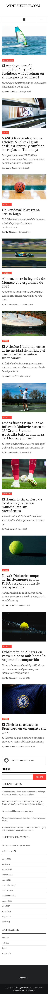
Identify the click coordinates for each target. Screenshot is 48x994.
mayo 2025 (6, 916)
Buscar (6, 769)
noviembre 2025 (8, 885)
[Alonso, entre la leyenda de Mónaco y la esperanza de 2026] (24, 253)
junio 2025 (6, 911)
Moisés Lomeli (10, 376)
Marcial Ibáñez (11, 92)
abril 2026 (6, 864)
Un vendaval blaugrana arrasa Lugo (21, 212)
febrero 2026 (7, 875)
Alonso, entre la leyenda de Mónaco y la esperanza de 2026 (23, 282)
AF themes (30, 990)
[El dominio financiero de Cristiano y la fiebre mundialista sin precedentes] (24, 473)
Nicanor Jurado (11, 304)
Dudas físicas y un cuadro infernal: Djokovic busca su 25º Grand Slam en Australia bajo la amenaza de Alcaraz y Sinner (24, 430)
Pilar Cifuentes (11, 232)
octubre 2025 (7, 890)
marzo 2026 (7, 869)
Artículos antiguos (23, 760)
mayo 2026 (6, 859)
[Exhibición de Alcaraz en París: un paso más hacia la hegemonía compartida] (24, 626)
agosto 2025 (7, 901)
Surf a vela (8, 60)
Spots (5, 132)
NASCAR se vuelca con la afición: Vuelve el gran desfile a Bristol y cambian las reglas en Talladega (23, 144)
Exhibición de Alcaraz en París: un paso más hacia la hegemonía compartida (23, 656)
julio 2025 (6, 906)
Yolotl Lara (9, 529)
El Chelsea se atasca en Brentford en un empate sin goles (24, 728)
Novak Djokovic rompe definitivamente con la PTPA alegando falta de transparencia (21, 581)
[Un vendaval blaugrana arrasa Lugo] (24, 186)
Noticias (6, 204)
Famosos (7, 494)
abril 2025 (6, 922)
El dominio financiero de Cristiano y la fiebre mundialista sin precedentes (22, 505)
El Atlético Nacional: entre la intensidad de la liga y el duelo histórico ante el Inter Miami (23, 352)
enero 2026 (6, 880)
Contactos (23, 978)
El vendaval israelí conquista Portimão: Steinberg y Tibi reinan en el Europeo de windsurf (23, 71)
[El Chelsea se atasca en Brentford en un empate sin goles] (24, 699)
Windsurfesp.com (23, 6)
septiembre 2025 (8, 896)
